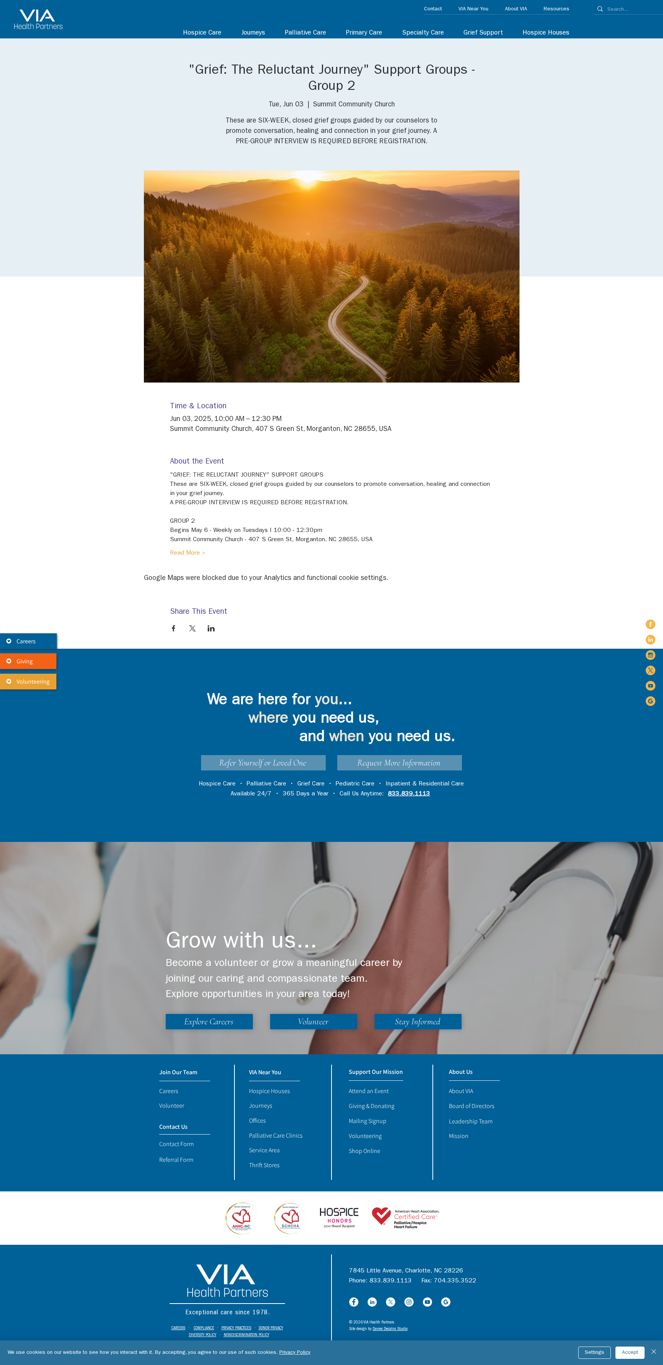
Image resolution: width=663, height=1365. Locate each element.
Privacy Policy (294, 1352)
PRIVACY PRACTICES (236, 1328)
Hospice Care (217, 784)
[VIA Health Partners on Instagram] (650, 655)
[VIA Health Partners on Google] (650, 701)
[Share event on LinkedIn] (211, 628)
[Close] (653, 1353)
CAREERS (178, 1328)
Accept (630, 1352)
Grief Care (311, 784)
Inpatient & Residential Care (425, 784)
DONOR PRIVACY (271, 1328)
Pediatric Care (355, 784)
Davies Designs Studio (390, 1329)
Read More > (188, 553)
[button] (419, 33)
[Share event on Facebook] (173, 628)
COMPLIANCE (204, 1328)
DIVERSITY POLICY (202, 1335)
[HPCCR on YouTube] (427, 1302)
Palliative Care (266, 784)
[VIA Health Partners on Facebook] (650, 624)
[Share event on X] (192, 628)
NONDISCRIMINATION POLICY (246, 1335)
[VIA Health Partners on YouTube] (650, 686)
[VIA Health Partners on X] (650, 670)
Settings (594, 1352)
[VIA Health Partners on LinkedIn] (650, 639)
